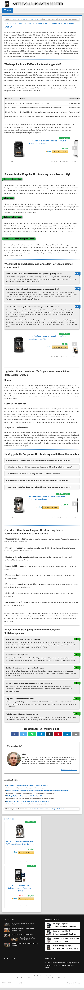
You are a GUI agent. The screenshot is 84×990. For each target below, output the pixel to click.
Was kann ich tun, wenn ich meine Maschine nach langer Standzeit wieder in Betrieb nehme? (38, 480)
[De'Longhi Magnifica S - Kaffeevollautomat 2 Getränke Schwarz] (20, 883)
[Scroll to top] (81, 986)
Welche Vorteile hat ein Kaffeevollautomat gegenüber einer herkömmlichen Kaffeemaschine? (37, 790)
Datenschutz (70, 983)
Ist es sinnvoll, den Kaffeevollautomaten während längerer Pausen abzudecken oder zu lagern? (39, 487)
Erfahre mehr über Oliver (69, 770)
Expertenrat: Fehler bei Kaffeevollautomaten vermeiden (24, 944)
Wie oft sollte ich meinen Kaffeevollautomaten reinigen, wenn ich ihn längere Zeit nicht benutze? (40, 467)
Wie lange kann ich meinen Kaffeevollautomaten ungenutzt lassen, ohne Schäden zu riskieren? (39, 460)
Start (14, 19)
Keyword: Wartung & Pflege (25, 19)
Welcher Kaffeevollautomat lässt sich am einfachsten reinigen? (27, 785)
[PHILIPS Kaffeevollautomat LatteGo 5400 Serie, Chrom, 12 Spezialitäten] (20, 839)
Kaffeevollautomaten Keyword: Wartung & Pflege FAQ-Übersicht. (46, 809)
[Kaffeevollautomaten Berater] (6, 6)
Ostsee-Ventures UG (16, 983)
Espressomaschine (45, 978)
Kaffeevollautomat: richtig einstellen (22, 934)
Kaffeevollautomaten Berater (37, 3)
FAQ (36, 19)
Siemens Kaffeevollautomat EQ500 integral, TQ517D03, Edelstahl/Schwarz (66, 941)
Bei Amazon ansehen (60, 151)
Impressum (78, 983)
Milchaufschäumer (35, 978)
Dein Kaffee (20, 978)
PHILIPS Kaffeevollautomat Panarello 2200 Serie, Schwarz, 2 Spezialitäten (65, 949)
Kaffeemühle (27, 978)
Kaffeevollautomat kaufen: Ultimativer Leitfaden (22, 924)
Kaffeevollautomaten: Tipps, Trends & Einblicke (27, 939)
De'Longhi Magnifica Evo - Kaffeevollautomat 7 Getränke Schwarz (64, 934)
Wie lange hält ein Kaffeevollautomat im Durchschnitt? (24, 796)
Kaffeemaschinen (62, 978)
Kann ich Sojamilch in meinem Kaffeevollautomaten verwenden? (27, 801)
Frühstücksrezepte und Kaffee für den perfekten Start (22, 929)
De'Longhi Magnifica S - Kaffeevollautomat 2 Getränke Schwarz (19, 888)
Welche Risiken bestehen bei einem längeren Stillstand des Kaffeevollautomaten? (35, 474)
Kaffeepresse (54, 978)
